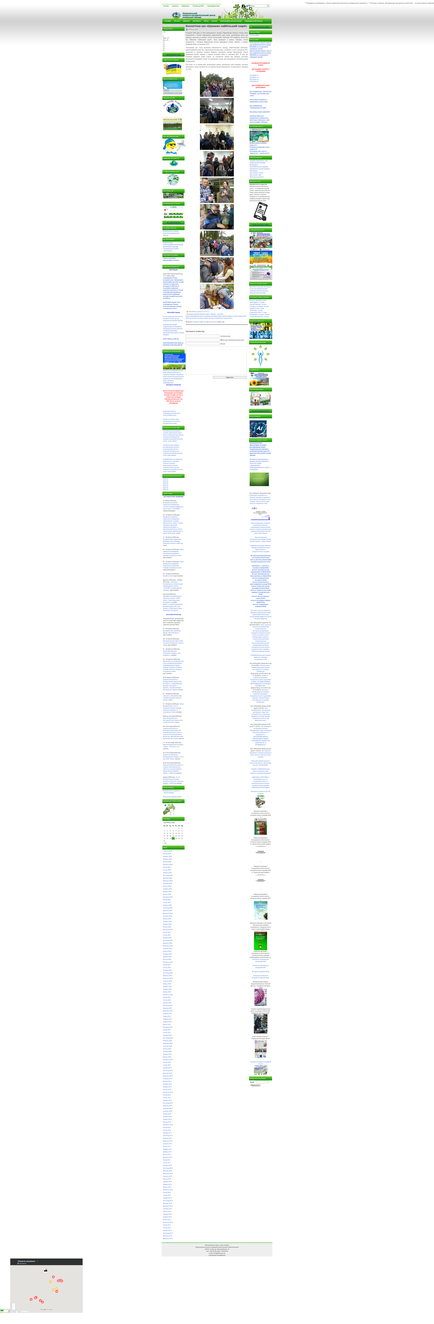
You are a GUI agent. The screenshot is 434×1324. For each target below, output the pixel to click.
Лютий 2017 (167, 1160)
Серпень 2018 (167, 1111)
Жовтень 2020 (167, 1041)
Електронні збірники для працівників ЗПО (261, 966)
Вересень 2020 (168, 1043)
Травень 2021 (167, 1022)
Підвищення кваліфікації (253, 21)
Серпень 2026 (167, 851)
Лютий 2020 (167, 1062)
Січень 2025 (167, 902)
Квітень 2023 (167, 959)
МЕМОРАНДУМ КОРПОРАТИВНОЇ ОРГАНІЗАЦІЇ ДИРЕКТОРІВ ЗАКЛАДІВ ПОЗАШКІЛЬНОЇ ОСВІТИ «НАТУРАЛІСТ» (173, 247)
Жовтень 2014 (167, 1236)
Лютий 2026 (167, 867)
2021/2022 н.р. (254, 79)
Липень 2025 (167, 886)
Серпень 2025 (167, 883)
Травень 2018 (167, 1119)
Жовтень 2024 (167, 910)
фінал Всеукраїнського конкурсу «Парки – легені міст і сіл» (173, 745)
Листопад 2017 (168, 1135)
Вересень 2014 (168, 1238)
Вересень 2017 (168, 1141)
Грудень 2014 (167, 1230)
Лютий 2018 (167, 1127)
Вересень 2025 (168, 881)
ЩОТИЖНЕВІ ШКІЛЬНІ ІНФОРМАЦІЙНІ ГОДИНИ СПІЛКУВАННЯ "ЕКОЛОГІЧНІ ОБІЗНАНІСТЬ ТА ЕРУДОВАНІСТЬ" (260, 740)
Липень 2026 (167, 854)
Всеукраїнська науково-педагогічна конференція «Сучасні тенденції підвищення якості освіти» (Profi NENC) (173, 506)
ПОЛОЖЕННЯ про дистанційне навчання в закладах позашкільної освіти (260, 657)
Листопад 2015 (168, 1200)
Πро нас (177, 21)
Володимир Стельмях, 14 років (259, 314)
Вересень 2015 (168, 1206)
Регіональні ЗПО (198, 6)
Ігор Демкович (221, 1255)
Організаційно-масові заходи (231, 21)
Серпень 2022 (167, 981)
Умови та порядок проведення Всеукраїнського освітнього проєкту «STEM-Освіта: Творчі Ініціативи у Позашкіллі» (173, 607)
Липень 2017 (167, 1146)
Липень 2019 (167, 1081)
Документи (197, 21)
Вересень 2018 (168, 1108)
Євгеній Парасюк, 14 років (258, 304)
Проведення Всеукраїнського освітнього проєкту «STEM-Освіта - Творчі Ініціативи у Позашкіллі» (172, 599)
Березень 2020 (168, 1060)
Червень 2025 (167, 889)
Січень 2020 (167, 1065)
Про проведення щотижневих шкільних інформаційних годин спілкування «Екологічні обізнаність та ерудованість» (260, 730)
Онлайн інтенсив (168, 576)
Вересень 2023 (168, 946)
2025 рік (165, 489)
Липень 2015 (167, 1211)
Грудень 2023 (167, 938)
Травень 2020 (167, 1054)
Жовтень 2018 (167, 1106)
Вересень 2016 (168, 1173)
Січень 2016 (167, 1195)
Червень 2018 (167, 1116)
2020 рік (165, 479)
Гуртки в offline (254, 35)
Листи (206, 21)
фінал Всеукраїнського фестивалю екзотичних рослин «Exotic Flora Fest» (173, 720)
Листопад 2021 (168, 1005)
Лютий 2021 (167, 1030)
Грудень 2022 (167, 970)
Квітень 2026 (167, 862)
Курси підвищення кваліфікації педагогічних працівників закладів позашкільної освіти (173, 552)
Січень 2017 (167, 1163)
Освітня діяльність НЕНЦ (260, 27)
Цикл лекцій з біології (256, 173)
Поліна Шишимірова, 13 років (259, 316)
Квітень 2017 (167, 1154)
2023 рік (165, 485)
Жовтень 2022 (167, 975)
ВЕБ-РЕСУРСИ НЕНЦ (173, 54)
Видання (186, 21)
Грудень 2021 (167, 1003)
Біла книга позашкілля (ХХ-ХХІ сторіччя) (260, 792)
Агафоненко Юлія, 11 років (258, 312)
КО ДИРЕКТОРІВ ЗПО (173, 223)
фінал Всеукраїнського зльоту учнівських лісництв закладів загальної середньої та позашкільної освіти (173, 708)
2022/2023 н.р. (254, 81)
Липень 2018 (167, 1114)
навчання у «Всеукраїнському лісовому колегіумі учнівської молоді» (172, 698)
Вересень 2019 (168, 1076)
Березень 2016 (168, 1190)
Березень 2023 (168, 962)
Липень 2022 (167, 984)
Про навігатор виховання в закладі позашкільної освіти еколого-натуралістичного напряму (260, 754)
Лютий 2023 (167, 965)
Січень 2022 (167, 1000)
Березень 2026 (168, 864)
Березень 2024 (168, 929)
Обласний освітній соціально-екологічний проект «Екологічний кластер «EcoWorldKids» (260, 763)
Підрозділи (185, 6)
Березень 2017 (168, 1157)
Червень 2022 (167, 986)
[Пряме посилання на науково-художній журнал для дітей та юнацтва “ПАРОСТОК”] (260, 1033)
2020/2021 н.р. (254, 77)
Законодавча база (213, 6)
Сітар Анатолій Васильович (258, 289)
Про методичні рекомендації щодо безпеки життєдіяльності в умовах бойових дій (261, 668)
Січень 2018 (167, 1130)
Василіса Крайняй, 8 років (258, 300)
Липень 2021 (167, 1016)
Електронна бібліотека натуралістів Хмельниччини (260, 977)
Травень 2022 (167, 989)
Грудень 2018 (167, 1100)
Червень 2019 (167, 1084)
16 (182, 833)
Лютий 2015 (167, 1225)
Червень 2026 (167, 856)
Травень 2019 (167, 1087)
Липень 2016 (167, 1179)
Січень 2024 (167, 935)
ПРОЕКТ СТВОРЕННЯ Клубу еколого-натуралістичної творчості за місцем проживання (260, 771)
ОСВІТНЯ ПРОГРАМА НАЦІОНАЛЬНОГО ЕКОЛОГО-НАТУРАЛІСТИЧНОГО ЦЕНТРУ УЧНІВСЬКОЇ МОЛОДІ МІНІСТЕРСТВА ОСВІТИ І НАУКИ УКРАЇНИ (173, 330)
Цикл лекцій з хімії (255, 175)
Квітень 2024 (167, 927)
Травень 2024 (167, 924)
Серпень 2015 (167, 1209)
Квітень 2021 (167, 1024)
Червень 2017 (167, 1149)
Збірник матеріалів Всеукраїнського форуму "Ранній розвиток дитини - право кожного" (260, 539)
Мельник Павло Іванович (257, 293)
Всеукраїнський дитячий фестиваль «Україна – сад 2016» (205, 314)
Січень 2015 (167, 1228)
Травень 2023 (167, 957)
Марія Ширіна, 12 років (257, 302)
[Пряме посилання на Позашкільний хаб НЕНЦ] (173, 219)
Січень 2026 (167, 870)
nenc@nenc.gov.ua (219, 1253)
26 (170, 838)
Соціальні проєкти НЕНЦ (260, 224)
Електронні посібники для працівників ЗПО (260, 960)
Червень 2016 (167, 1181)
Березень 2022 (168, 994)
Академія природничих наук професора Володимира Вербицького (259, 163)
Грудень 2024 (167, 905)
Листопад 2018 (168, 1103)
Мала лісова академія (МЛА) (172, 797)
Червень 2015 (167, 1214)
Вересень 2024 (168, 913)
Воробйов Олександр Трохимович (260, 287)
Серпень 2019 (167, 1078)
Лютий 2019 (167, 1095)
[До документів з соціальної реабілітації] (260, 366)
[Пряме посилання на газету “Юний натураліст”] (260, 1058)
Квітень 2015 (167, 1219)
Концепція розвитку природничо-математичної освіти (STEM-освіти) (171, 413)
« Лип (165, 843)
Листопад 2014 (168, 1233)
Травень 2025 (167, 891)
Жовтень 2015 (167, 1203)
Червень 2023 (167, 954)
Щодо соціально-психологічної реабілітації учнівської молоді (261, 627)
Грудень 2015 (167, 1198)
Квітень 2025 (167, 894)
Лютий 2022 (167, 997)
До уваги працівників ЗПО (260, 411)
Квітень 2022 (167, 992)
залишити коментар (199, 322)
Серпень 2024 (167, 916)
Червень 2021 (167, 1019)
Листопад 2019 (168, 1070)
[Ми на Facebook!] (241, 7)
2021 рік (165, 481)
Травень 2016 (167, 1184)
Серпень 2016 (167, 1176)
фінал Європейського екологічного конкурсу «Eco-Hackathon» (172, 653)
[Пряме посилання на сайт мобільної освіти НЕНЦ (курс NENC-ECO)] (260, 220)
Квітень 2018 (167, 1122)
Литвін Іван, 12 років (256, 310)
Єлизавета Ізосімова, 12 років (259, 306)
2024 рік (165, 487)
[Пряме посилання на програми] (260, 834)
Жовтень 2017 (167, 1138)
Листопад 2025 (168, 875)
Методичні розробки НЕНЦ (260, 971)
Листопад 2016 (168, 1168)
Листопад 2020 (168, 1038)
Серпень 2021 (167, 1013)
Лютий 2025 (167, 900)
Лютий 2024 (167, 932)
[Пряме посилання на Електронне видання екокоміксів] (260, 1074)
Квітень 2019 (167, 1089)
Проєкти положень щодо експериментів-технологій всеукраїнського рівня (171, 421)
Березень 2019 (168, 1092)
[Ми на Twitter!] (247, 7)
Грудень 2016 (167, 1165)
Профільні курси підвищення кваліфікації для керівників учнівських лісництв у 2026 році (173, 541)
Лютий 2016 (167, 1192)
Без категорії (205, 311)
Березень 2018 (168, 1125)
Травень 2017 (167, 1152)
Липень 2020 (167, 1049)
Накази (214, 21)
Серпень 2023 (167, 948)
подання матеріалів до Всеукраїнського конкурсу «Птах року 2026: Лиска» (173, 757)
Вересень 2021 (168, 1011)
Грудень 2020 (167, 1035)
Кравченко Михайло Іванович (259, 291)
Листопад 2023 (168, 940)
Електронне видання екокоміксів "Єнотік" (260, 1063)
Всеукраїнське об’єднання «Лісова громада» (171, 792)
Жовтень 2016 (167, 1171)
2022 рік (165, 483)
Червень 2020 (167, 1051)
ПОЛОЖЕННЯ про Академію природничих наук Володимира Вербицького (260, 169)
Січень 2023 (167, 967)
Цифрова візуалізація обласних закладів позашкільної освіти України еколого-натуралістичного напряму (260, 548)
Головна (166, 6)
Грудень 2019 (167, 1068)
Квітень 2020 (167, 1057)
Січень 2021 (167, 1032)
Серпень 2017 (167, 1144)
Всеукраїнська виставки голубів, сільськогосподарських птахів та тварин (173, 643)
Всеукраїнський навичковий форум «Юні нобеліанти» (171, 632)
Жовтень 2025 (167, 878)
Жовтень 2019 (167, 1073)
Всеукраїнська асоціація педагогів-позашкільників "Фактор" (171, 233)
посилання (212, 322)
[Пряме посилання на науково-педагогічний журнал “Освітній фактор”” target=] (260, 1005)
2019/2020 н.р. (254, 75)
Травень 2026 (167, 859)
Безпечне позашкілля (257, 177)
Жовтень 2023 (167, 943)
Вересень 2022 (168, 978)
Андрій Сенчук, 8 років (257, 308)
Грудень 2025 (167, 872)
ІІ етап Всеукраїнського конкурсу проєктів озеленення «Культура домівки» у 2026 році (173, 780)
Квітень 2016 (167, 1187)
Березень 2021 (168, 1027)
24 (164, 838)
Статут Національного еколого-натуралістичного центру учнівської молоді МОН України (173, 318)
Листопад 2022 (168, 973)
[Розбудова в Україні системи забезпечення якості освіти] (260, 519)
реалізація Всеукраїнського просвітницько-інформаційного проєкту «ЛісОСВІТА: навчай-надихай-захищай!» (173, 586)
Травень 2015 (167, 1217)
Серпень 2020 (167, 1046)
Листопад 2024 (168, 908)
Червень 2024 (167, 921)
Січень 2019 (167, 1097)
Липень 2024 (167, 919)
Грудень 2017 (167, 1133)
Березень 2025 (168, 897)
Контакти (175, 6)
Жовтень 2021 (167, 1008)
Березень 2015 (168, 1222)
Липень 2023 (167, 951)
